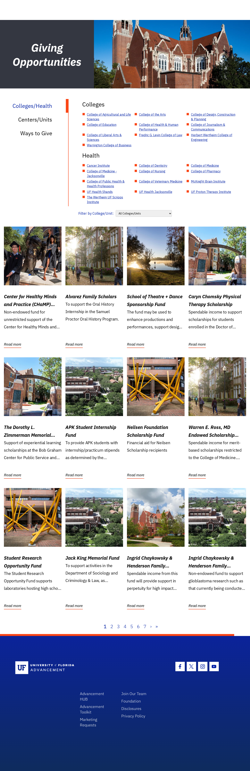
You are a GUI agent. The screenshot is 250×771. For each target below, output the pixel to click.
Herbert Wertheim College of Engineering (211, 137)
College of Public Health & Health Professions (106, 183)
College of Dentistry (153, 166)
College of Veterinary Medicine (160, 181)
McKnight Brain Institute (208, 181)
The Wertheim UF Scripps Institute (105, 199)
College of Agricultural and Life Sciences (109, 117)
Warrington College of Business (109, 145)
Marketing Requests (88, 722)
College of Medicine (205, 166)
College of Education (101, 125)
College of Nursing (152, 171)
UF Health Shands (100, 192)
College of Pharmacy (206, 171)
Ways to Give (36, 133)
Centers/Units (35, 119)
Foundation (131, 701)
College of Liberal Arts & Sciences (104, 137)
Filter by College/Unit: (96, 213)
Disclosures (131, 708)
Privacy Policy (133, 716)
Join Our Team (133, 693)
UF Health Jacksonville (155, 192)
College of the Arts (152, 114)
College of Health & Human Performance (158, 127)
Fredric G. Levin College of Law (160, 135)
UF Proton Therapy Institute (211, 192)
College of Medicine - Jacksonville (102, 173)
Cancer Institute (98, 166)
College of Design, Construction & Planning (213, 117)
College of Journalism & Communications (208, 127)
